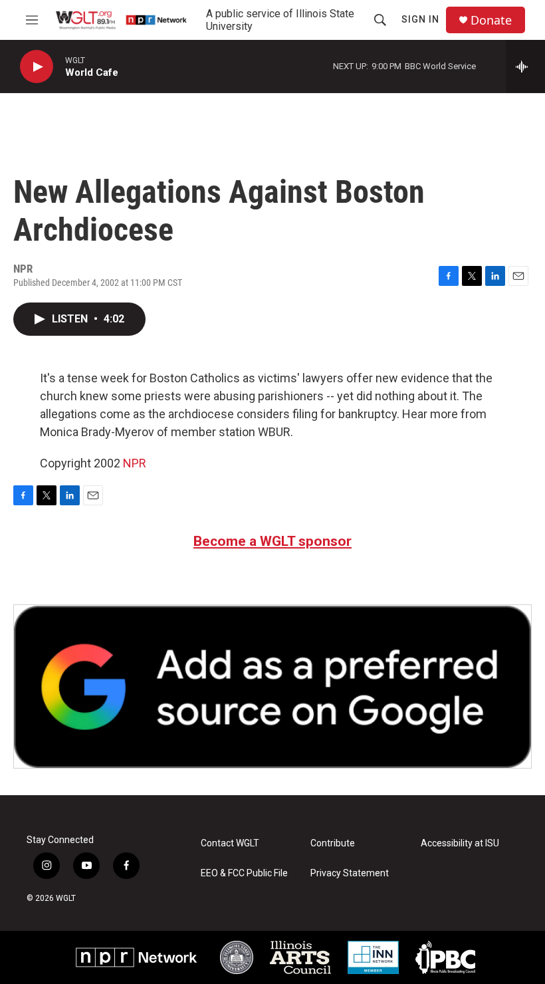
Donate (491, 20)
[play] (36, 66)
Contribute (332, 843)
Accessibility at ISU (460, 843)
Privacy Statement (349, 873)
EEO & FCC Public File (244, 873)
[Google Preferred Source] (272, 686)
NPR (134, 463)
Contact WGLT (230, 843)
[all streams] (525, 66)
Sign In (420, 19)
